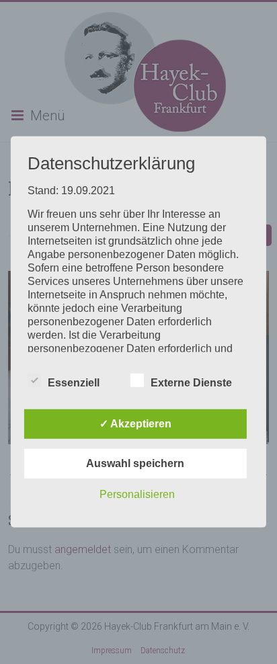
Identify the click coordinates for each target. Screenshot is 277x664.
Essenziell (74, 382)
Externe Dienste (191, 382)
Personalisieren (137, 494)
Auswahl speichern (135, 463)
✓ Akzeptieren (135, 423)
